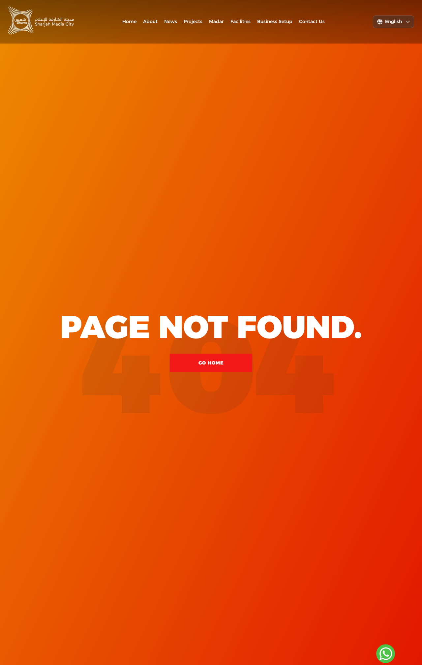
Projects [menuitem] (193, 21)
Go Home (211, 363)
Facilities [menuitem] (240, 21)
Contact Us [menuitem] (312, 21)
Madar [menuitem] (216, 21)
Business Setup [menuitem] (274, 21)
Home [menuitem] (129, 21)
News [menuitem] (170, 21)
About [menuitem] (150, 21)
